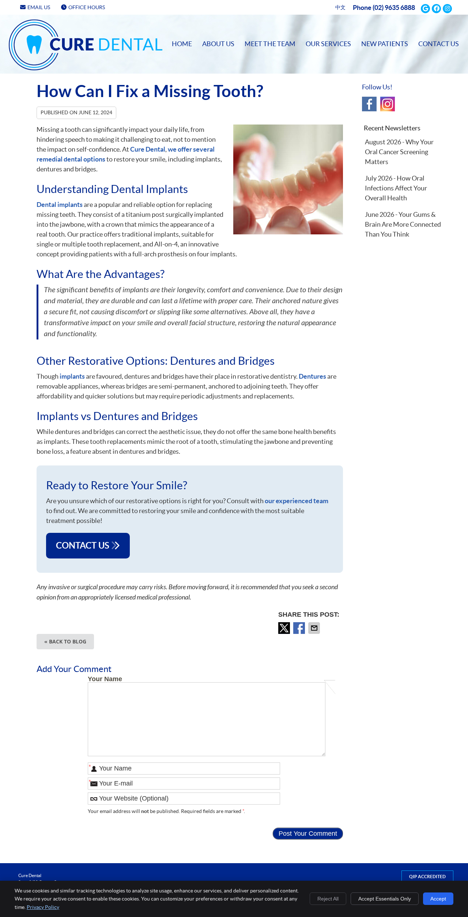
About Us (218, 44)
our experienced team (296, 501)
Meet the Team (270, 44)
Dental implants (60, 204)
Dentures (312, 376)
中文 (340, 7)
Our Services (328, 44)
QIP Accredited (427, 876)
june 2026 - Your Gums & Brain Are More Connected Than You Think (403, 224)
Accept (438, 899)
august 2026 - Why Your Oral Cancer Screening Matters (399, 152)
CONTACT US (83, 545)
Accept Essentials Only (384, 899)
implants (72, 376)
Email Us (38, 7)
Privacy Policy (43, 907)
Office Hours (86, 7)
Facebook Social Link (369, 104)
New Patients (384, 44)
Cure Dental (147, 149)
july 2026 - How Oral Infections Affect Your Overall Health (396, 188)
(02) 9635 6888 (394, 7)
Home (19, 26)
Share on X (284, 628)
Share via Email (314, 628)
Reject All (328, 899)
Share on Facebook (299, 628)
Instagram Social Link (387, 104)
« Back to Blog (65, 641)
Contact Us (438, 44)
